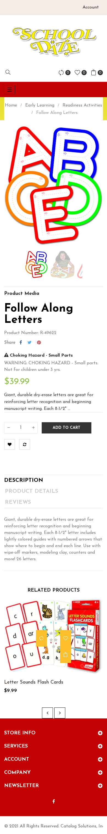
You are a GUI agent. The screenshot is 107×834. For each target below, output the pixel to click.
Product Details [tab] (31, 491)
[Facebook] (53, 802)
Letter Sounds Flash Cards (33, 682)
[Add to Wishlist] (9, 444)
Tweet (29, 342)
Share (20, 342)
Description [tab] (23, 480)
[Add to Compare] (24, 444)
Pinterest (39, 342)
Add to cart (66, 428)
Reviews (18, 502)
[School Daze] (53, 41)
